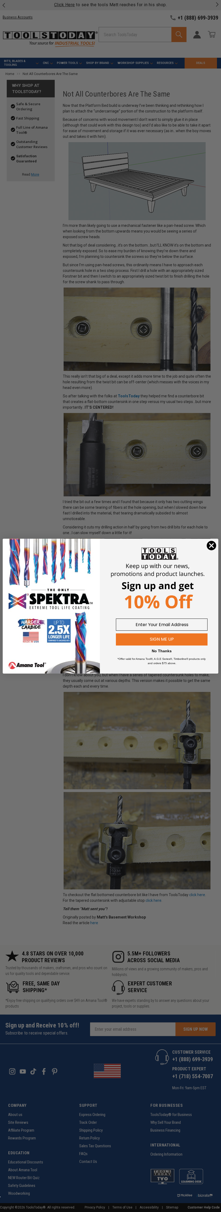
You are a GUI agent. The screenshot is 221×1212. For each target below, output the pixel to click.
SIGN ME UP (162, 639)
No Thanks (162, 651)
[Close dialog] (211, 545)
